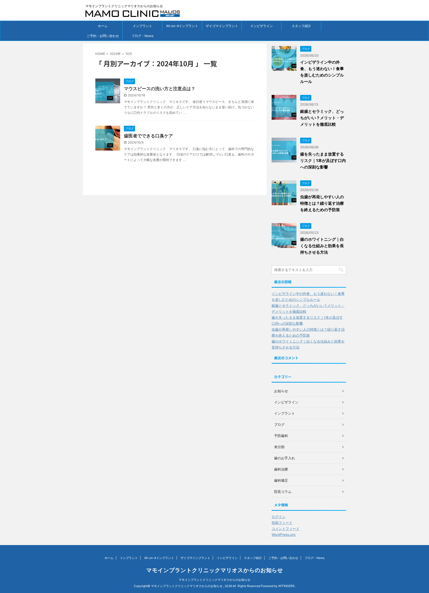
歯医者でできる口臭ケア (148, 135)
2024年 (115, 54)
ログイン (279, 516)
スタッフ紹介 (301, 26)
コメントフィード (285, 528)
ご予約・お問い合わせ (103, 36)
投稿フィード (282, 522)
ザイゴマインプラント (222, 26)
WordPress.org (283, 534)
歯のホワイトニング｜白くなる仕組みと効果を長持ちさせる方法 (322, 246)
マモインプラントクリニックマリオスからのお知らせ (214, 570)
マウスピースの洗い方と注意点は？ (159, 88)
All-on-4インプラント (182, 26)
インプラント (142, 26)
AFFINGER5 (286, 586)
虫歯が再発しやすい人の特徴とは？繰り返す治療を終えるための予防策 (322, 203)
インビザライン (261, 26)
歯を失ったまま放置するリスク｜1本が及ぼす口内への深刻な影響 (323, 160)
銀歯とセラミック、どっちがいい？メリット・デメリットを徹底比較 (322, 118)
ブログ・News (142, 36)
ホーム (102, 26)
